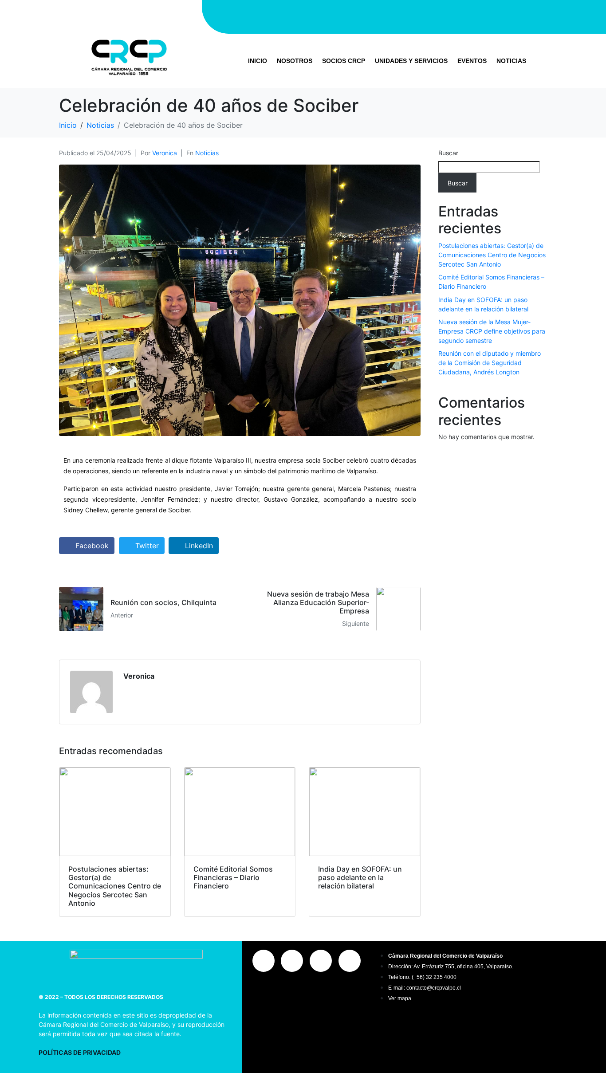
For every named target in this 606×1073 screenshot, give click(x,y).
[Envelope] (457, 15)
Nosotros (294, 60)
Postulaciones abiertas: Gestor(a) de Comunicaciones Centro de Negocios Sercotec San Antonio (492, 255)
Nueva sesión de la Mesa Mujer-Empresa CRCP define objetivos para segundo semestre (491, 331)
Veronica (164, 153)
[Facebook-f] (377, 15)
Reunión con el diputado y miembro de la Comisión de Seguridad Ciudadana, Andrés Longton (489, 363)
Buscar (448, 153)
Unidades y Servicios (411, 60)
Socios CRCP (343, 60)
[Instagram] (351, 15)
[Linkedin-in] (431, 15)
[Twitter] (404, 15)
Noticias (511, 60)
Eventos (472, 60)
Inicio (257, 60)
